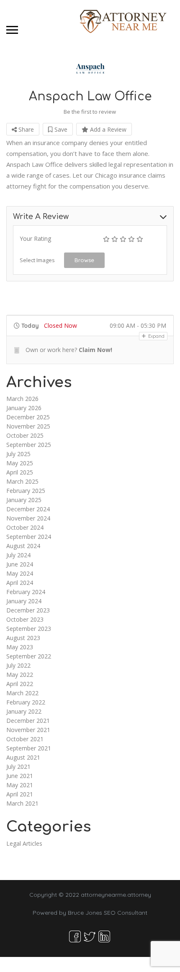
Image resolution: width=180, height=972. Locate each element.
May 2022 (19, 675)
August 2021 (23, 757)
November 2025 (28, 426)
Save (60, 129)
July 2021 (18, 766)
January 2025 (23, 500)
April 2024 (19, 583)
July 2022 (18, 665)
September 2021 (28, 748)
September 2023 (28, 629)
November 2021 (28, 730)
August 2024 (23, 546)
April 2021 (19, 794)
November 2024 (28, 518)
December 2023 (28, 610)
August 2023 (23, 638)
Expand (156, 336)
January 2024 (23, 601)
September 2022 (28, 656)
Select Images (37, 260)
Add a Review (107, 129)
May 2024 (19, 573)
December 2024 (28, 509)
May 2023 (19, 647)
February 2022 (25, 702)
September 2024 (28, 537)
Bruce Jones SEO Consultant (107, 912)
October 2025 (25, 435)
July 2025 (18, 454)
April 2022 (19, 684)
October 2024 (25, 527)
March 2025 (22, 481)
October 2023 (25, 619)
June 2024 (19, 564)
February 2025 (25, 491)
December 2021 (28, 721)
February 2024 (25, 592)
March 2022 (22, 693)
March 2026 (22, 399)
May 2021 (19, 785)
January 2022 (23, 711)
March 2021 (22, 803)
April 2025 (19, 472)
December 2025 (28, 417)
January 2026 (23, 408)
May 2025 (19, 463)
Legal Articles (24, 843)
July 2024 (18, 555)
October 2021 (25, 739)
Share (25, 129)
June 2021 (19, 776)
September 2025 (28, 445)
